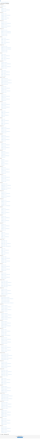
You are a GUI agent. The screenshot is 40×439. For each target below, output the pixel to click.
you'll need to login (22, 436)
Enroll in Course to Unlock (20, 437)
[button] (0, 0)
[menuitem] (0, 1)
